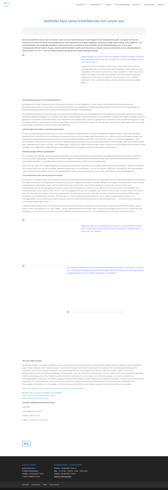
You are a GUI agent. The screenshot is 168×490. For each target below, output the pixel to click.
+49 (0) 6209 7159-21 (68, 468)
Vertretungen (149, 5)
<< (26, 443)
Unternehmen (95, 5)
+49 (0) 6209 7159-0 (36, 474)
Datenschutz (54, 484)
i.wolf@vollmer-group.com (38, 420)
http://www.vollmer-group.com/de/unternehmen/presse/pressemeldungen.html (53, 388)
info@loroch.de (34, 476)
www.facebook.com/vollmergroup (35, 398)
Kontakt (135, 5)
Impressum (36, 484)
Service (108, 5)
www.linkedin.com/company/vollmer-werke (38, 395)
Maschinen (80, 5)
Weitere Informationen (62, 476)
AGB (44, 484)
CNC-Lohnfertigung (121, 5)
